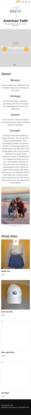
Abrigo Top (5, 271)
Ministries (18, 44)
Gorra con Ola (6, 312)
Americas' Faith (15, 21)
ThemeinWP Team (23, 407)
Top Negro (5, 393)
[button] (4, 49)
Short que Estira (7, 352)
